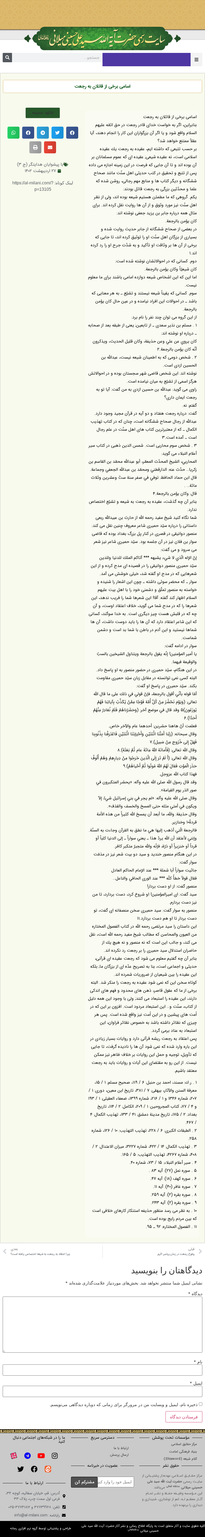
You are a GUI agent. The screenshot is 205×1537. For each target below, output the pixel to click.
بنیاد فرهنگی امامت (183, 1451)
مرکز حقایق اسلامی (184, 1444)
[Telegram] (27, 1455)
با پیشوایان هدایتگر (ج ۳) (40, 164)
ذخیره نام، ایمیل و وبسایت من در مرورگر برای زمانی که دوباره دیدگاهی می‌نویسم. (124, 1404)
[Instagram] (54, 1455)
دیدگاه (195, 1293)
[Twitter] (20, 1469)
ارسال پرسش (119, 1455)
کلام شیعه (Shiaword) (180, 1459)
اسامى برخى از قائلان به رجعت (102, 86)
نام (198, 1362)
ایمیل (196, 1383)
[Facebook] (34, 1469)
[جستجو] (7, 57)
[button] (43, 113)
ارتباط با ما (121, 1448)
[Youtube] (41, 1455)
